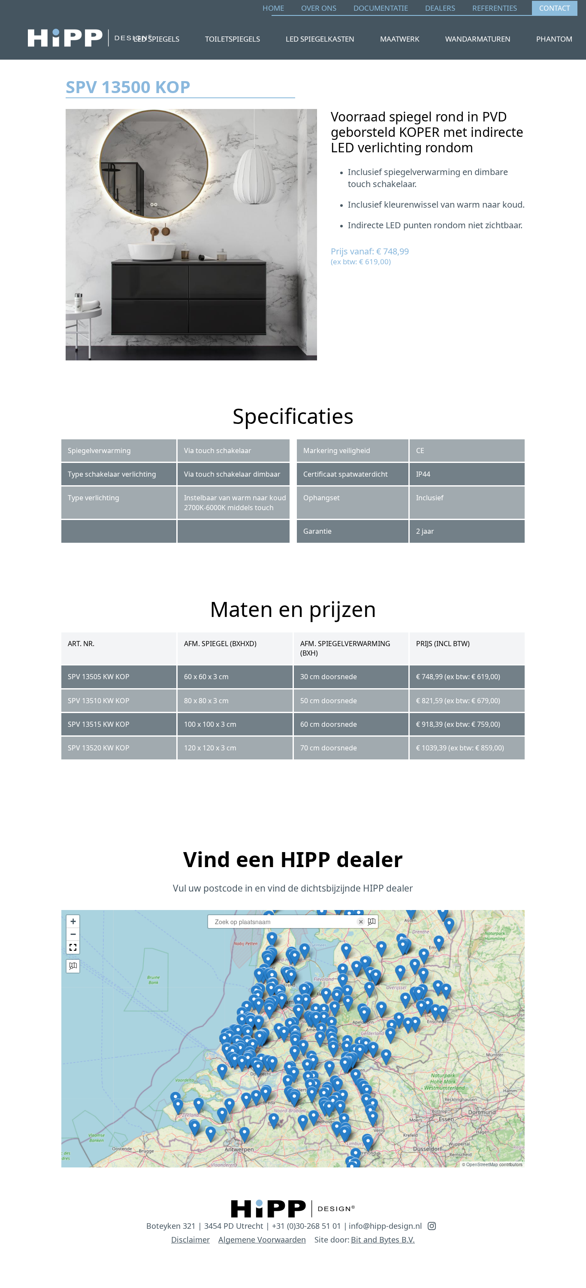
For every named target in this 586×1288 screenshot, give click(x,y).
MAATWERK (400, 39)
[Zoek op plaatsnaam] (72, 966)
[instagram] (431, 1226)
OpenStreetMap (482, 1164)
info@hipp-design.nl (385, 1226)
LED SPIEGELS (156, 39)
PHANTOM (554, 39)
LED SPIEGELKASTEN (320, 39)
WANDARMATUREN (477, 39)
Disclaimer (190, 1239)
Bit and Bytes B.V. (383, 1239)
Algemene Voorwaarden (262, 1239)
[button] (446, 991)
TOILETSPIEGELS (232, 39)
